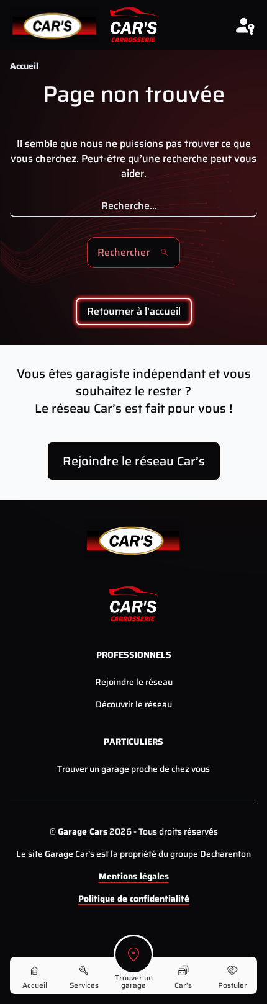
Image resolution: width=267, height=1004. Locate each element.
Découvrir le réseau (134, 704)
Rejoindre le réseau (134, 682)
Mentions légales (134, 876)
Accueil (24, 66)
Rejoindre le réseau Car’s (134, 461)
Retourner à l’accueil (134, 311)
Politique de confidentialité (133, 898)
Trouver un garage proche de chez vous (133, 769)
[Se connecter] (244, 24)
